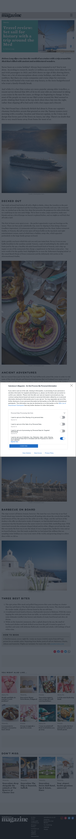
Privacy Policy (49, 453)
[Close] (72, 386)
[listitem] (38, 413)
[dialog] (38, 419)
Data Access (38, 453)
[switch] (62, 417)
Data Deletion (27, 453)
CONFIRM (23, 446)
